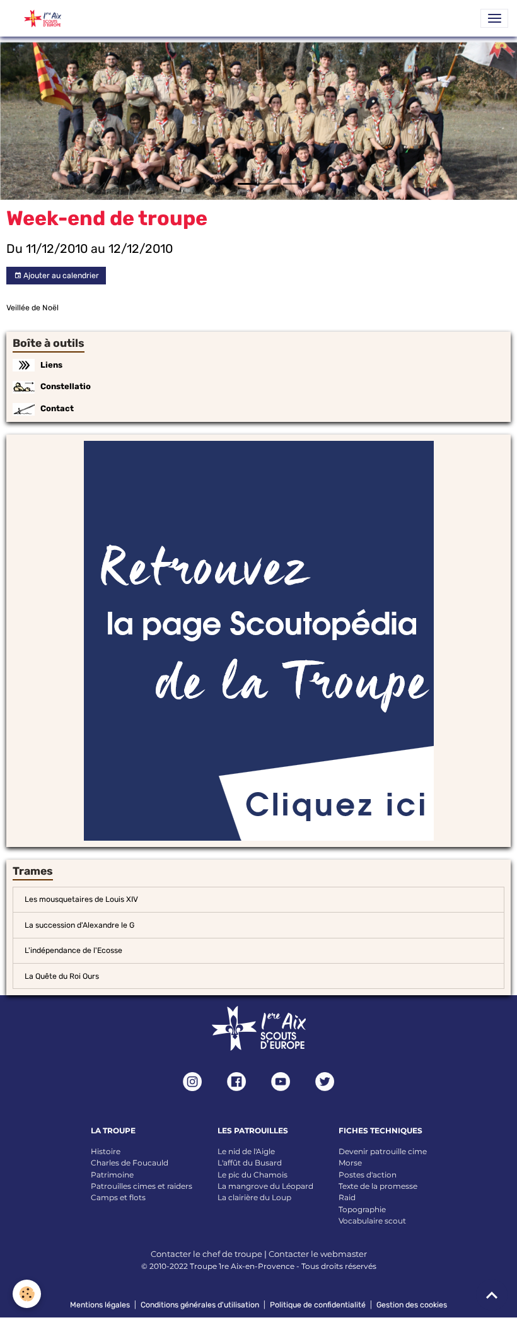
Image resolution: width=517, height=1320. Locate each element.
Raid (347, 1197)
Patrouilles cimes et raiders (141, 1186)
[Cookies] (27, 1294)
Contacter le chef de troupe (206, 1254)
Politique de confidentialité (318, 1304)
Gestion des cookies (411, 1304)
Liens (51, 365)
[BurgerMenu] (494, 18)
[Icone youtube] (280, 1081)
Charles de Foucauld (129, 1162)
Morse (350, 1162)
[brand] (38, 18)
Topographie (362, 1209)
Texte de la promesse (378, 1186)
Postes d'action (368, 1174)
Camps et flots (118, 1197)
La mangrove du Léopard (265, 1186)
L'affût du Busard (250, 1162)
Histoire (105, 1151)
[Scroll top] (492, 1295)
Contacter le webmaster (318, 1254)
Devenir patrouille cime (383, 1151)
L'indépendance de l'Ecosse (73, 950)
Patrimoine (112, 1174)
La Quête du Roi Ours (62, 976)
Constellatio (65, 386)
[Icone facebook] (236, 1081)
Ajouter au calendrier (60, 275)
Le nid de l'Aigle (246, 1151)
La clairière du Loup (254, 1197)
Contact (57, 408)
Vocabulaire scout (372, 1220)
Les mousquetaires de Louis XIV (81, 899)
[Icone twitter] (324, 1081)
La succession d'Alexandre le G (79, 925)
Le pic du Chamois (253, 1174)
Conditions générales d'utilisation (200, 1304)
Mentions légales (100, 1304)
